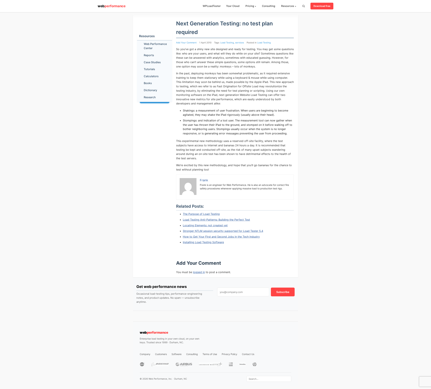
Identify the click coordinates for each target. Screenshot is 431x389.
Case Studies (152, 62)
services (239, 42)
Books (148, 83)
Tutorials (149, 69)
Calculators (151, 76)
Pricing (250, 6)
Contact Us (248, 354)
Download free (321, 6)
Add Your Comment (186, 42)
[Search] (303, 6)
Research (150, 97)
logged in (199, 272)
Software (176, 354)
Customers (161, 354)
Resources (288, 6)
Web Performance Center (155, 46)
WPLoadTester (212, 6)
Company (145, 354)
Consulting (268, 6)
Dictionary (150, 90)
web (112, 6)
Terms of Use (210, 354)
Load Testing (227, 42)
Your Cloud (232, 6)
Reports (149, 55)
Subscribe (282, 292)
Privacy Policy (229, 354)
